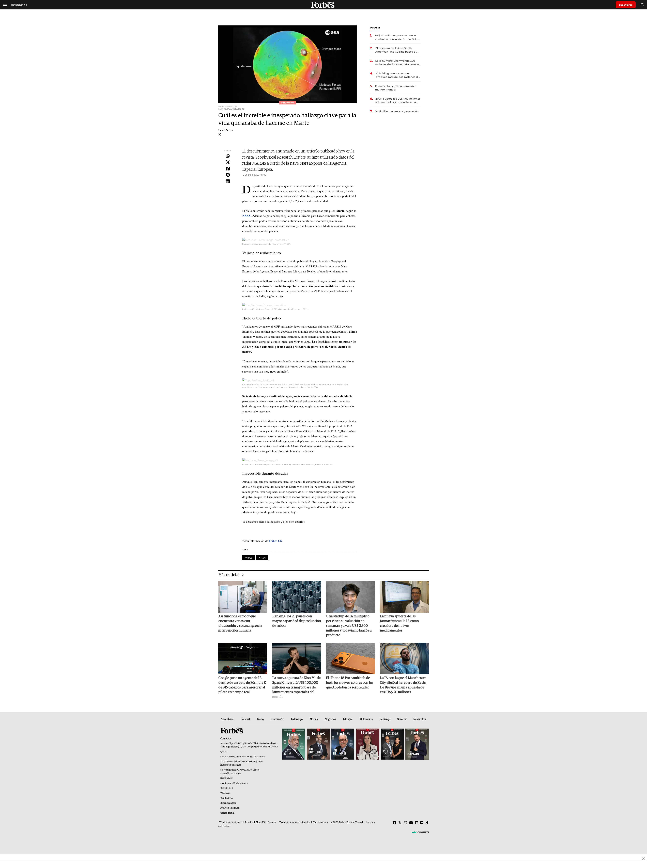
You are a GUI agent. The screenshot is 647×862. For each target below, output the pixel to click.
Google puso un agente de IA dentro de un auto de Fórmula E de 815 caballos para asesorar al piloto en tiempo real (242, 685)
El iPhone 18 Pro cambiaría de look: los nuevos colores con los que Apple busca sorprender (349, 682)
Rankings (385, 719)
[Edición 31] (293, 744)
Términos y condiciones (230, 822)
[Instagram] (405, 822)
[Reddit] (227, 175)
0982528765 (226, 798)
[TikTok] (427, 822)
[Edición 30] (318, 744)
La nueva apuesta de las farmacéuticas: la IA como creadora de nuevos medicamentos (399, 623)
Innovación (277, 719)
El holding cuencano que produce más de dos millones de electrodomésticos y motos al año (398, 75)
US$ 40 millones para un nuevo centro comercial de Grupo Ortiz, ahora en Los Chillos (397, 37)
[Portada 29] (343, 744)
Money (314, 719)
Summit (402, 719)
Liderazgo (297, 719)
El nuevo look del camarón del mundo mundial (395, 87)
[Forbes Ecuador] (323, 5)
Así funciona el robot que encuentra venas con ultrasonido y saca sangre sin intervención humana (240, 623)
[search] (642, 5)
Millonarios (366, 719)
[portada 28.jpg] (367, 744)
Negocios (330, 719)
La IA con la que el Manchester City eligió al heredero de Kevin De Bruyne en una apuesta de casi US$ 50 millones (403, 685)
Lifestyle (348, 719)
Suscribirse (625, 4)
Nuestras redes (320, 822)
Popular (375, 27)
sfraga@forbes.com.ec (230, 773)
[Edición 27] (392, 744)
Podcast (245, 719)
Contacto (272, 822)
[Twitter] (227, 162)
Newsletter (419, 719)
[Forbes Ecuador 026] (417, 744)
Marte (249, 557)
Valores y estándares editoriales (294, 822)
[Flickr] (421, 822)
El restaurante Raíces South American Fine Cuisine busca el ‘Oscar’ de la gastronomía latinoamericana (395, 50)
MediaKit (260, 822)
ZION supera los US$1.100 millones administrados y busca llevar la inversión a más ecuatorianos (398, 100)
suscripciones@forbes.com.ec (234, 783)
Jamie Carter (225, 130)
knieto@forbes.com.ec (230, 765)
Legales (249, 822)
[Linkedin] (227, 181)
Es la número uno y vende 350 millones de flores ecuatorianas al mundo (397, 62)
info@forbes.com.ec (268, 747)
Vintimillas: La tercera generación (397, 111)
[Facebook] (227, 169)
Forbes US (275, 541)
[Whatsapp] (227, 156)
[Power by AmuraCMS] (420, 832)
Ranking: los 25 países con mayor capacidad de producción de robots (296, 621)
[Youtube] (411, 822)
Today (260, 719)
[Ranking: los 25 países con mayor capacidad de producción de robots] (296, 597)
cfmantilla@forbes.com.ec (253, 757)
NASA (262, 557)
